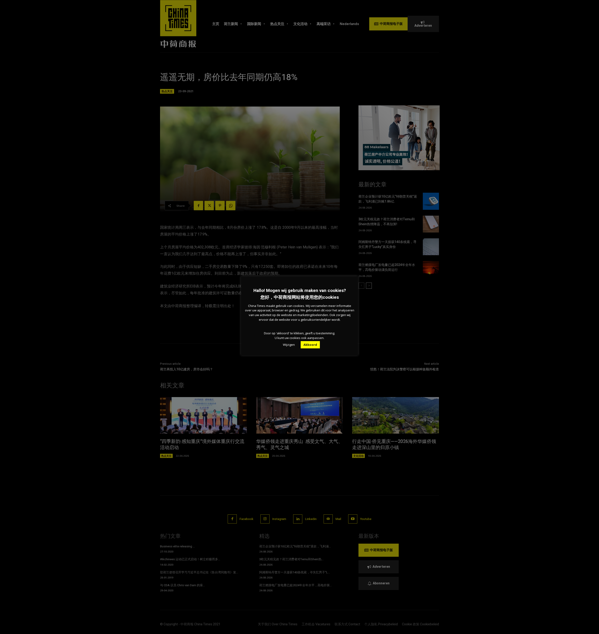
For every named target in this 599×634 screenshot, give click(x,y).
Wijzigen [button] (289, 345)
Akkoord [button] (310, 345)
